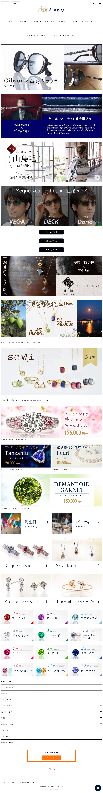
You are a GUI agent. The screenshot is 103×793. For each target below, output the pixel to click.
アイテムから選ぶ (7, 700)
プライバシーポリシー (9, 782)
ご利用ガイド (36, 22)
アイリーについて (23, 22)
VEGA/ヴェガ (51, 241)
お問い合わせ (73, 22)
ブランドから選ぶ (7, 687)
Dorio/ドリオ (51, 232)
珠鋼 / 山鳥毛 (49, 22)
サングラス (5, 730)
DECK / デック (51, 250)
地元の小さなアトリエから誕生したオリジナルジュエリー (20, 342)
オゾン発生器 (5, 736)
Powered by (49, 789)
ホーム (11, 22)
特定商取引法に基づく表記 (26, 782)
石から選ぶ (5, 694)
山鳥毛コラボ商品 (7, 724)
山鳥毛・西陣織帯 (7, 742)
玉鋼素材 (4, 718)
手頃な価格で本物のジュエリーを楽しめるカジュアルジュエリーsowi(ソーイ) (27, 400)
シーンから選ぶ (6, 706)
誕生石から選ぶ (6, 712)
